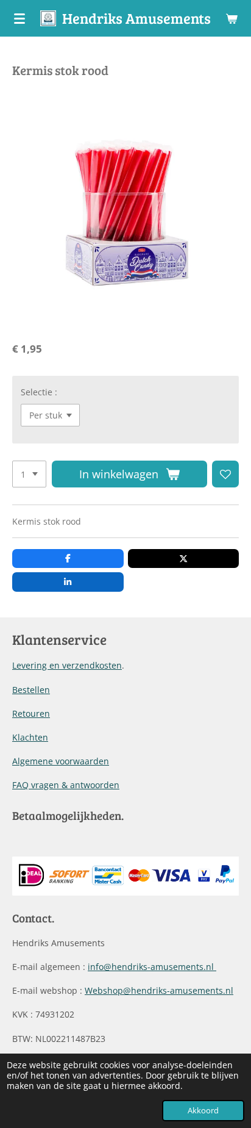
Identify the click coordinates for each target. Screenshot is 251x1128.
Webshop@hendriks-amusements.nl (159, 990)
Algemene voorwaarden (60, 761)
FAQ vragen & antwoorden (65, 785)
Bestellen (31, 689)
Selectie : (39, 392)
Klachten (30, 737)
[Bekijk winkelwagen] (231, 18)
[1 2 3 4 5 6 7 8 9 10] (29, 474)
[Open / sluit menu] (19, 18)
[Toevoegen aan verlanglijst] (225, 474)
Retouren (31, 713)
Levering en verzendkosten (67, 665)
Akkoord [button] (203, 1110)
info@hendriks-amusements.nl (152, 966)
